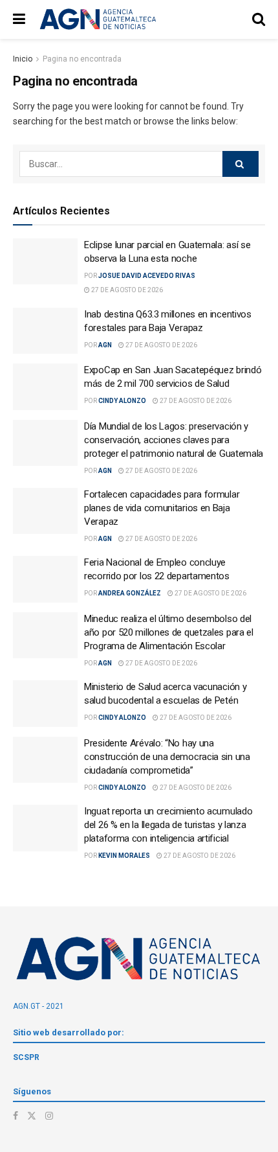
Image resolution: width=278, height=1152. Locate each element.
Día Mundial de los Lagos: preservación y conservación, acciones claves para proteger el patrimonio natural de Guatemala (173, 439)
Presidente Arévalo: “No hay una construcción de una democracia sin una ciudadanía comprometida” (167, 756)
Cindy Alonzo (122, 400)
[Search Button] (240, 164)
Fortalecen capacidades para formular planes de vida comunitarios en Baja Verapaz (161, 508)
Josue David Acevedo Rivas (146, 275)
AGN (105, 345)
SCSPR (26, 1057)
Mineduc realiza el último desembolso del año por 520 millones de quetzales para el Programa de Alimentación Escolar (168, 632)
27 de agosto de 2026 (126, 290)
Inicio (22, 58)
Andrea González (129, 593)
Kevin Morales (124, 855)
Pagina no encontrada (82, 58)
